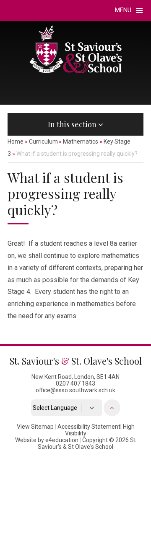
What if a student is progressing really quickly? (77, 153)
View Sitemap (35, 426)
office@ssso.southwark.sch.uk (75, 390)
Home (15, 141)
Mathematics (80, 141)
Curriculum (43, 141)
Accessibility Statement (88, 426)
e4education (61, 440)
